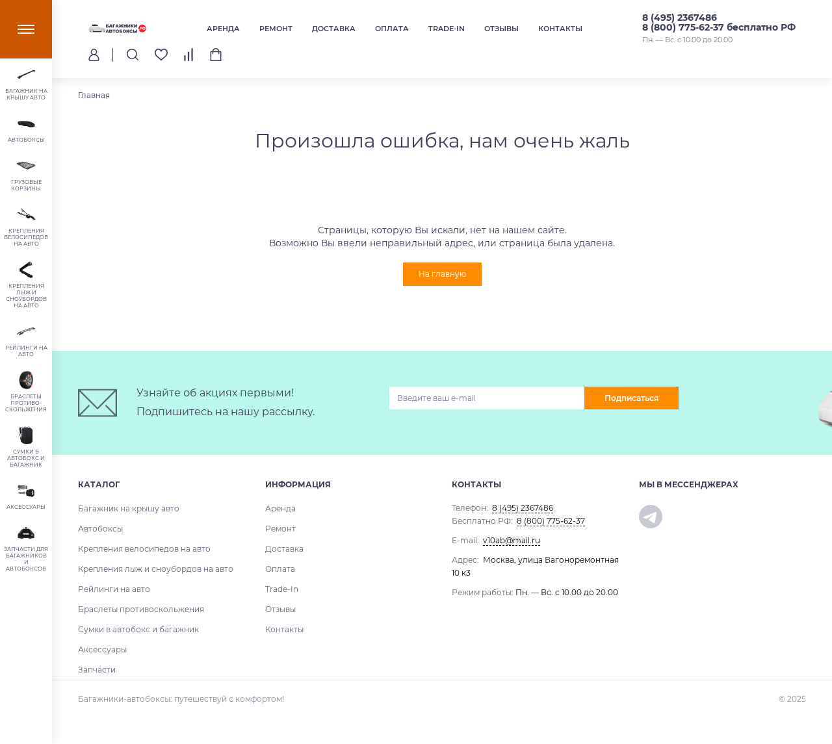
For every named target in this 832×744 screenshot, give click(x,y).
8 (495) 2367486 (679, 17)
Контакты (560, 28)
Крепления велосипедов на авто (144, 549)
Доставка (334, 28)
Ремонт (275, 28)
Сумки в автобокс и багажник (138, 629)
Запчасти (97, 669)
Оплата (392, 28)
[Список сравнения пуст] (188, 54)
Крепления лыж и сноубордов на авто (155, 569)
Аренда (223, 28)
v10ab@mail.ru (511, 540)
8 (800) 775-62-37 (551, 521)
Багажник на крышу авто (128, 508)
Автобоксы (100, 528)
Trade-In (446, 28)
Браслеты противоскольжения (141, 609)
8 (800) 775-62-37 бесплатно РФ (719, 27)
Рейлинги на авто (114, 589)
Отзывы (501, 28)
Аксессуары (102, 649)
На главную (442, 274)
